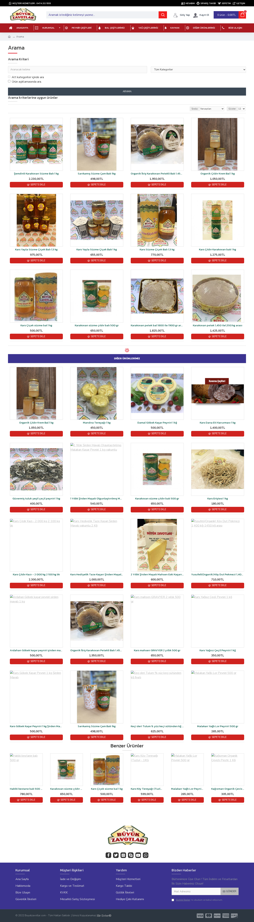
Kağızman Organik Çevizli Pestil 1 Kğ (227, 789)
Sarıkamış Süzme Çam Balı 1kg (97, 173)
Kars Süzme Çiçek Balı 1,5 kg (157, 249)
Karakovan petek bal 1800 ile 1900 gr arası (157, 325)
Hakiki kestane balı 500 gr (26, 789)
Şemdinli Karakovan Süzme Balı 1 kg (36, 173)
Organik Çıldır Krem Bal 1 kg (217, 173)
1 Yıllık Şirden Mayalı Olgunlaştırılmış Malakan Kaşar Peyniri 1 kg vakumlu (96, 498)
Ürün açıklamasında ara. (27, 82)
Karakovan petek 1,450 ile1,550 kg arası (217, 325)
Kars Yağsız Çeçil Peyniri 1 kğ (218, 650)
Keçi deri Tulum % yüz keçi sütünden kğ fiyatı (157, 726)
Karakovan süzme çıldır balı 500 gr (97, 325)
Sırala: (195, 108)
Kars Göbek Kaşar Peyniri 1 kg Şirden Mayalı (36, 726)
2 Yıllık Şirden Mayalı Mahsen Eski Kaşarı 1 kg (157, 574)
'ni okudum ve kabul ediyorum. (199, 899)
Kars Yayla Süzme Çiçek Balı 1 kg (96, 249)
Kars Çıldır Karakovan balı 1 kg (217, 249)
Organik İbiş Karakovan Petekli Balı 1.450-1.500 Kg (157, 173)
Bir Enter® (104, 916)
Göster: (232, 108)
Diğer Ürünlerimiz (127, 358)
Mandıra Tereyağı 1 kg (97, 422)
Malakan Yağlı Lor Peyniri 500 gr (217, 726)
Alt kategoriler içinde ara (28, 77)
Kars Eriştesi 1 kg (217, 498)
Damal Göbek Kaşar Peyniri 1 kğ (157, 422)
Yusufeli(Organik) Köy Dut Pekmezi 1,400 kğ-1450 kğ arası (217, 574)
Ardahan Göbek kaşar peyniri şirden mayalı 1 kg (36, 650)
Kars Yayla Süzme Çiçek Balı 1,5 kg (36, 249)
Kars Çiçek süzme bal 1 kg (36, 325)
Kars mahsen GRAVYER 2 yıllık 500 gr (157, 650)
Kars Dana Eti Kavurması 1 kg (218, 422)
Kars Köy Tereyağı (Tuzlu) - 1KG (147, 789)
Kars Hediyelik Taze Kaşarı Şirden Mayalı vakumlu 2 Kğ (96, 574)
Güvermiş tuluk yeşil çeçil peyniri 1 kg (36, 498)
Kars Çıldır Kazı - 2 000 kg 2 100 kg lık (36, 574)
